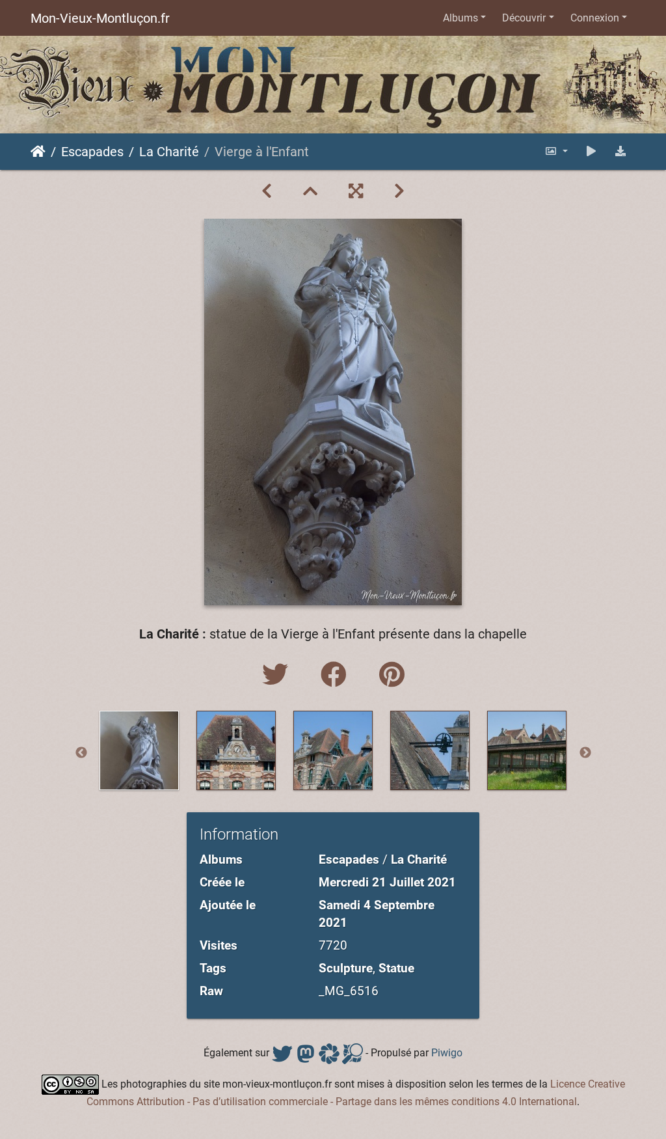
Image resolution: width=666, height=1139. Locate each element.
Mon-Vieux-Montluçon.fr (100, 18)
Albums (460, 18)
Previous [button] (81, 753)
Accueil (38, 152)
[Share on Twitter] (278, 675)
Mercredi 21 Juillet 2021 (387, 882)
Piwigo (446, 1053)
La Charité (169, 151)
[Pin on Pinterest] (392, 675)
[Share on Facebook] (337, 675)
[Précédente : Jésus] (266, 191)
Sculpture (346, 968)
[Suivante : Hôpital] (399, 191)
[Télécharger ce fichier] (620, 151)
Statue (396, 968)
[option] (139, 750)
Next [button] (585, 753)
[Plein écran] (356, 191)
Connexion (594, 18)
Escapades (92, 151)
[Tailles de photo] (556, 151)
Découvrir (524, 18)
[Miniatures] (310, 191)
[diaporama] (591, 151)
